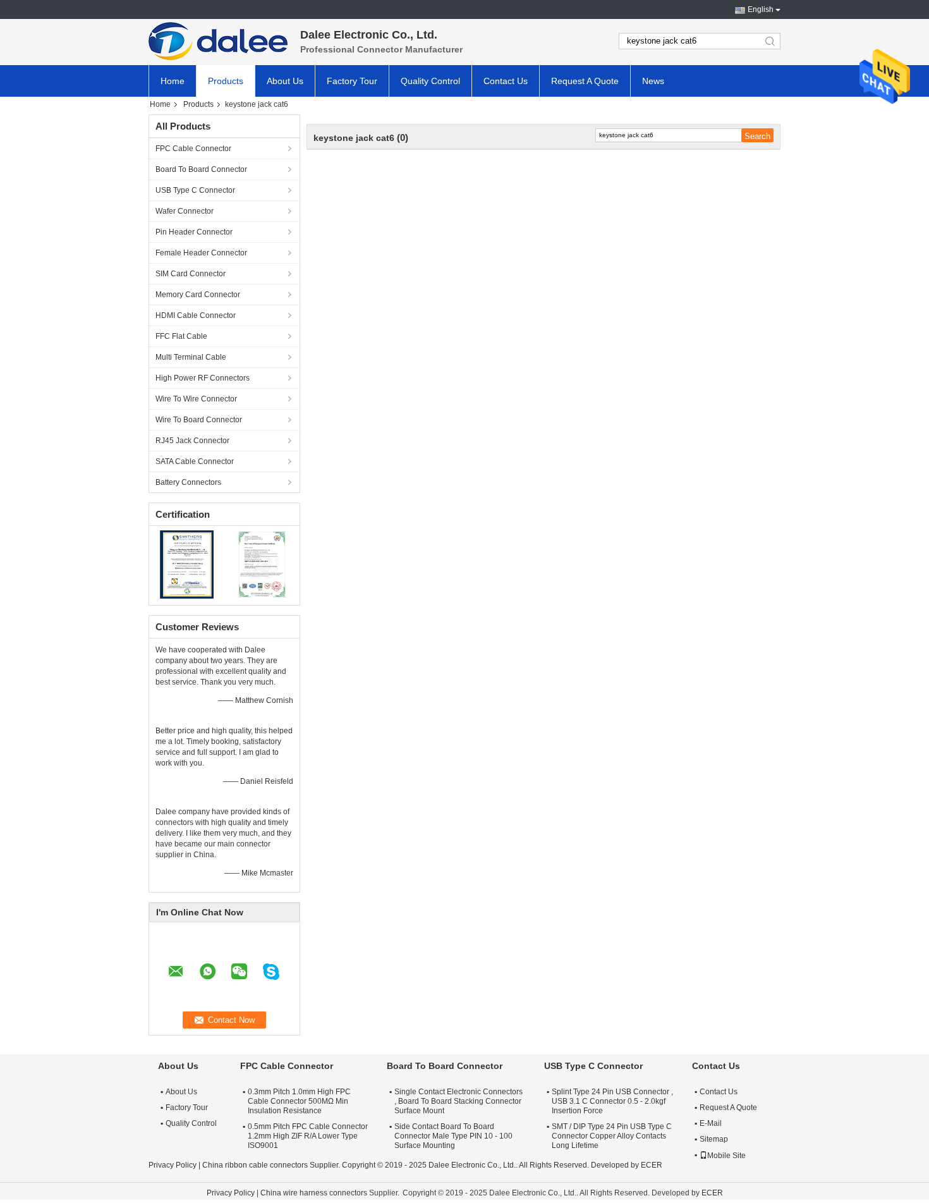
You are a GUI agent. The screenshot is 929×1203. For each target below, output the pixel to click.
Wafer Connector (184, 211)
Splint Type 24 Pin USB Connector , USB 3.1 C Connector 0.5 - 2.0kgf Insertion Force (612, 1101)
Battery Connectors (188, 482)
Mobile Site (726, 1155)
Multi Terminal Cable (190, 357)
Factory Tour (352, 81)
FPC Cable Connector (193, 148)
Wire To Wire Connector (196, 398)
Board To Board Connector (201, 169)
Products (225, 81)
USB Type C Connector (195, 190)
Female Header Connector (201, 252)
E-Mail (711, 1123)
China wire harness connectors (313, 1192)
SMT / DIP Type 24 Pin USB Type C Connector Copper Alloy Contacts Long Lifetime (612, 1136)
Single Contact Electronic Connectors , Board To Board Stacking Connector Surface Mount (458, 1101)
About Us (285, 81)
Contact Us (505, 81)
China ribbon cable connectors (255, 1165)
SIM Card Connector (190, 273)
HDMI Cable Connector (195, 315)
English (761, 9)
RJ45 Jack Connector (192, 440)
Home (173, 81)
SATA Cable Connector (194, 461)
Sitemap (714, 1139)
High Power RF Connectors (202, 378)
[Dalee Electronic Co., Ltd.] (218, 41)
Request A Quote (585, 81)
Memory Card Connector (197, 294)
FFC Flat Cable (181, 336)
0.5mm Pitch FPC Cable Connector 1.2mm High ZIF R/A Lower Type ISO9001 (308, 1136)
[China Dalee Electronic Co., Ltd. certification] (186, 563)
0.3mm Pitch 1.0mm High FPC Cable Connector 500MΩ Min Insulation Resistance (299, 1101)
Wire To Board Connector (198, 419)
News (653, 81)
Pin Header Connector (194, 232)
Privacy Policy (173, 1165)
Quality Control (430, 81)
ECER (651, 1165)
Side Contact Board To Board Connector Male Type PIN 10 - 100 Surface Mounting (453, 1136)
